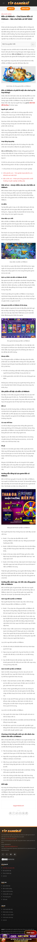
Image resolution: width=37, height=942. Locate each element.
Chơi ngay (30, 932)
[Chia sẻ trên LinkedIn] (26, 813)
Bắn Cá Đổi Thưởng (6, 14)
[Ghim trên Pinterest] (23, 813)
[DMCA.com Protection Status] (8, 859)
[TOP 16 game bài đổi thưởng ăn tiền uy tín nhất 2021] (18, 3)
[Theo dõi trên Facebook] (3, 854)
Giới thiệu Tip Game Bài (8, 868)
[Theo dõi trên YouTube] (10, 854)
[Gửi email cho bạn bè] (20, 813)
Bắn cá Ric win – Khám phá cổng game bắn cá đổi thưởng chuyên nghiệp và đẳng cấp (18, 180)
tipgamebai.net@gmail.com (11, 846)
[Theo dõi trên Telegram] (14, 854)
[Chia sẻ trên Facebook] (13, 813)
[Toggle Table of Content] (32, 44)
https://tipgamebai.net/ (11, 839)
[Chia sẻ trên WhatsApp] (10, 813)
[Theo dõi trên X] (7, 854)
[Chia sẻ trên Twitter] (16, 813)
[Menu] (4, 3)
